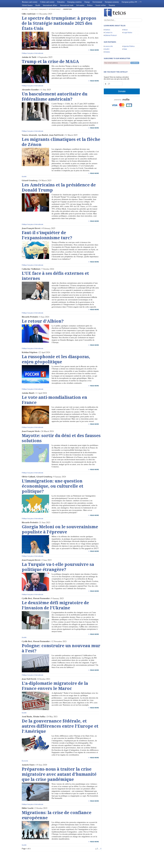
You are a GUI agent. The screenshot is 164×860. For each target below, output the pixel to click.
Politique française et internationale (45, 9)
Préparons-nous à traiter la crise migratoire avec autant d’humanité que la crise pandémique (59, 774)
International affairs (50, 5)
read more (94, 50)
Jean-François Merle (31, 431)
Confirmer (134, 63)
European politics (128, 2)
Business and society (29, 2)
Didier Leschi (27, 808)
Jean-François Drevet (31, 228)
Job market (80, 5)
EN (136, 2)
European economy (112, 2)
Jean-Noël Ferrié (56, 135)
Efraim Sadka (39, 716)
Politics (90, 5)
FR (141, 2)
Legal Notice (127, 32)
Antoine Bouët (28, 393)
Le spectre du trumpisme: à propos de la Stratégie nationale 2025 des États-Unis (59, 23)
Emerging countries (74, 2)
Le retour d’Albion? (43, 321)
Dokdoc (107, 52)
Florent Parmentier (41, 598)
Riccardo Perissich (30, 316)
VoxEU (107, 49)
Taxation (112, 5)
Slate (125, 49)
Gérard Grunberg (29, 180)
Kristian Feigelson (29, 352)
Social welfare (100, 5)
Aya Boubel (43, 135)
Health (37, 5)
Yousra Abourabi (29, 135)
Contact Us (108, 32)
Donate (122, 91)
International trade (66, 5)
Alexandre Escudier (30, 89)
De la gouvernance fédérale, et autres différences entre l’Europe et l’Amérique (60, 726)
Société (24, 176)
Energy (87, 2)
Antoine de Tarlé (29, 57)
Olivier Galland (28, 476)
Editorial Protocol (111, 35)
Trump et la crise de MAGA (50, 61)
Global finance (27, 5)
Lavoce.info (109, 46)
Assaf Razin (27, 716)
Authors (107, 30)
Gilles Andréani (28, 13)
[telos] (123, 13)
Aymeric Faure (28, 764)
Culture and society (47, 2)
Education (61, 2)
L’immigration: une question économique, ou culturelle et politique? (52, 486)
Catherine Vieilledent (31, 268)
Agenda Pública (129, 46)
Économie (25, 761)
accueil (25, 9)
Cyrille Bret (27, 598)
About (125, 30)
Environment (97, 2)
